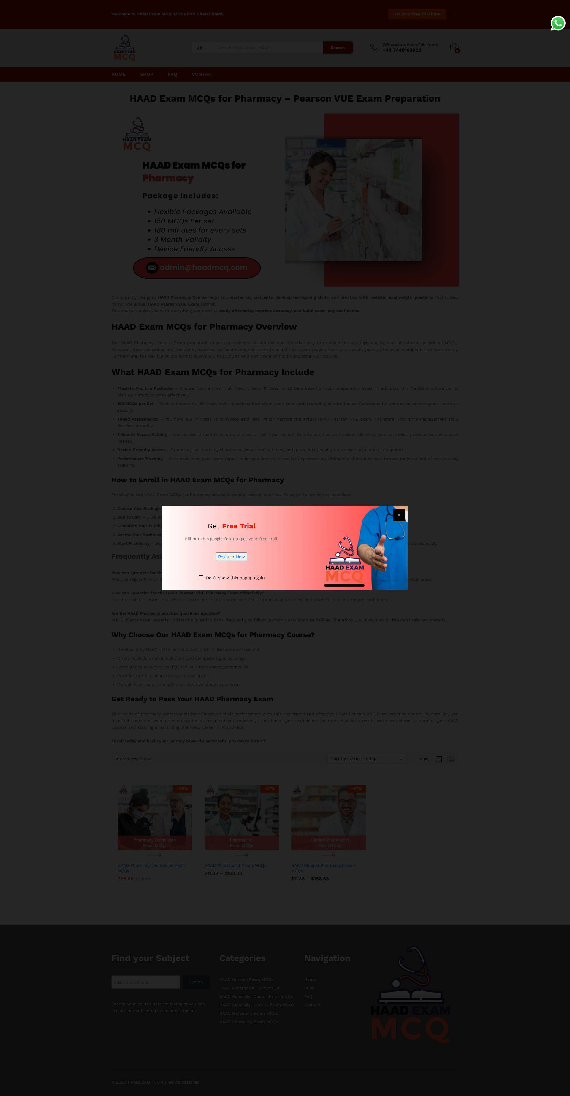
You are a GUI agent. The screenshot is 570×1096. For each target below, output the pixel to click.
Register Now (231, 556)
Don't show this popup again (235, 577)
